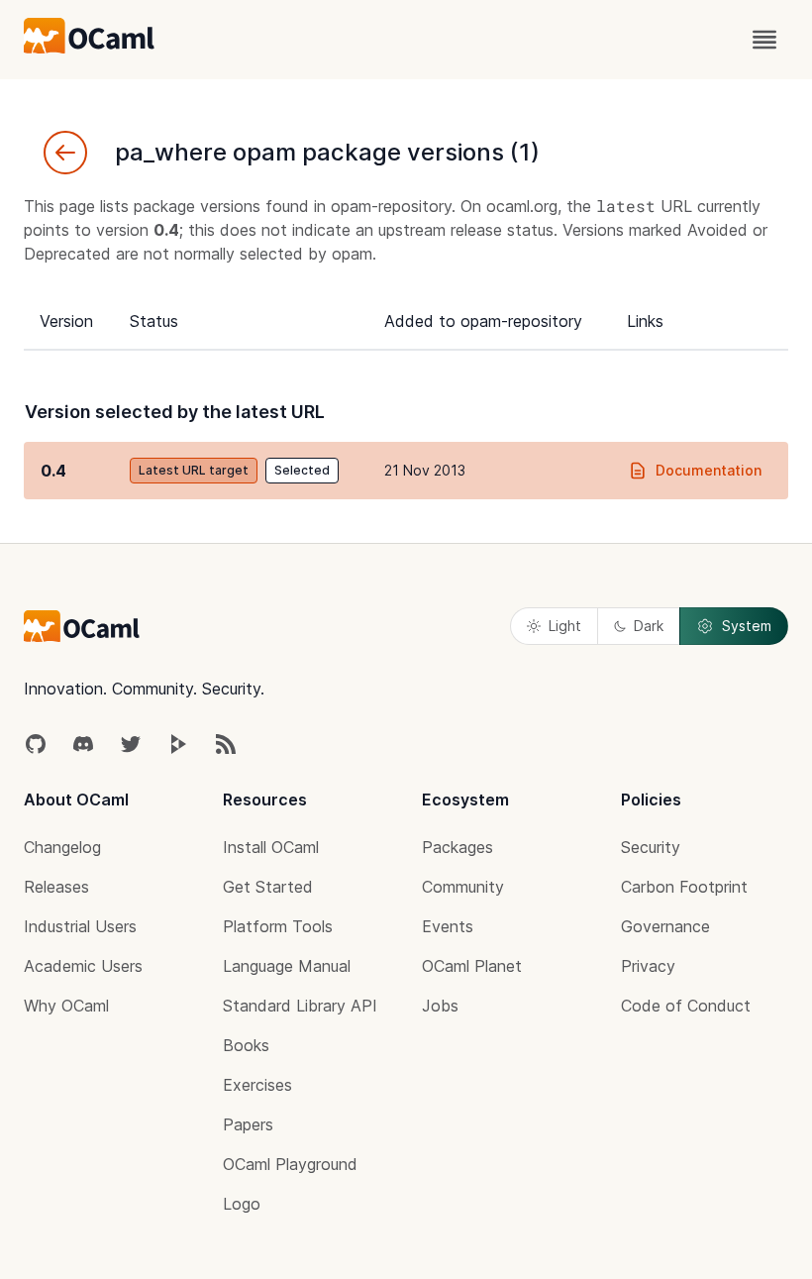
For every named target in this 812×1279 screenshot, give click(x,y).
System (746, 625)
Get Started (268, 887)
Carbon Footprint (684, 887)
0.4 (53, 470)
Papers (248, 1124)
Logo (241, 1204)
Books (246, 1045)
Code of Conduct (686, 1005)
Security (650, 847)
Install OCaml (271, 847)
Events (447, 926)
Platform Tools (278, 926)
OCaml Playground (290, 1164)
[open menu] (764, 39)
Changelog (62, 847)
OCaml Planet (472, 966)
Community (463, 887)
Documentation (708, 470)
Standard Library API (300, 1005)
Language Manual (287, 966)
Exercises (257, 1085)
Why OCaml (66, 1005)
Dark (648, 625)
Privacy (648, 966)
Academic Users (83, 966)
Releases (56, 887)
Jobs (440, 1005)
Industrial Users (80, 926)
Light (565, 625)
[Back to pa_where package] (65, 152)
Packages (457, 847)
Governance (665, 926)
